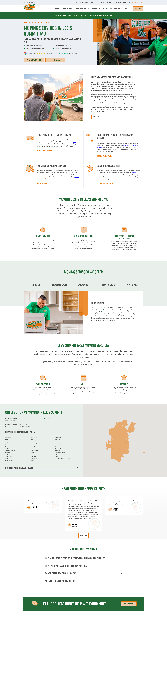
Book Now (138, 8)
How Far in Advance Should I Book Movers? (66, 566)
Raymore (57, 447)
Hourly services (132, 285)
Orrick (56, 441)
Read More (83, 535)
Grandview (8, 458)
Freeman (7, 452)
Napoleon (58, 437)
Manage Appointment (124, 3)
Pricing (109, 8)
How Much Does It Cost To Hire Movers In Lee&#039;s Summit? (75, 558)
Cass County (9, 445)
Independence (34, 441)
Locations (101, 3)
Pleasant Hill (58, 445)
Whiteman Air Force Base (62, 458)
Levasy (32, 452)
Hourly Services (97, 8)
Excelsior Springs (10, 450)
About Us (111, 3)
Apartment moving (83, 285)
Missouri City (34, 458)
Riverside (57, 450)
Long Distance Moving (59, 285)
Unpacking (124, 384)
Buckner (7, 443)
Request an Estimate (104, 156)
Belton (7, 439)
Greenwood (8, 460)
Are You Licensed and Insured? (60, 581)
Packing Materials (43, 384)
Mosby (32, 460)
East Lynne (8, 449)
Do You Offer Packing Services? (60, 573)
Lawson (32, 449)
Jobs (76, 3)
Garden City (8, 454)
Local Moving (35, 285)
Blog (125, 8)
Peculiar (57, 443)
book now (96, 117)
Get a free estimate (129, 603)
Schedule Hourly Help (105, 183)
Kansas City (33, 443)
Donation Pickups (82, 8)
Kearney (32, 445)
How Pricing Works (43, 235)
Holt (31, 439)
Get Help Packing (43, 183)
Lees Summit (34, 450)
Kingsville (32, 447)
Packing (83, 384)
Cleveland (8, 447)
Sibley (56, 454)
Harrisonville (33, 437)
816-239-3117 (138, 2)
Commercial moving (107, 285)
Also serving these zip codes (19, 467)
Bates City (8, 437)
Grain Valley (8, 456)
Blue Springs (8, 441)
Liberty (32, 454)
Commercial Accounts (88, 3)
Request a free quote (35, 60)
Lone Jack (33, 456)
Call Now (57, 60)
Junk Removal (68, 8)
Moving (58, 8)
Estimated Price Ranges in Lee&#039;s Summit (124, 237)
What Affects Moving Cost (83, 235)
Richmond (58, 449)
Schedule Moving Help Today (47, 150)
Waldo (57, 456)
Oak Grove (58, 439)
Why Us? (117, 8)
